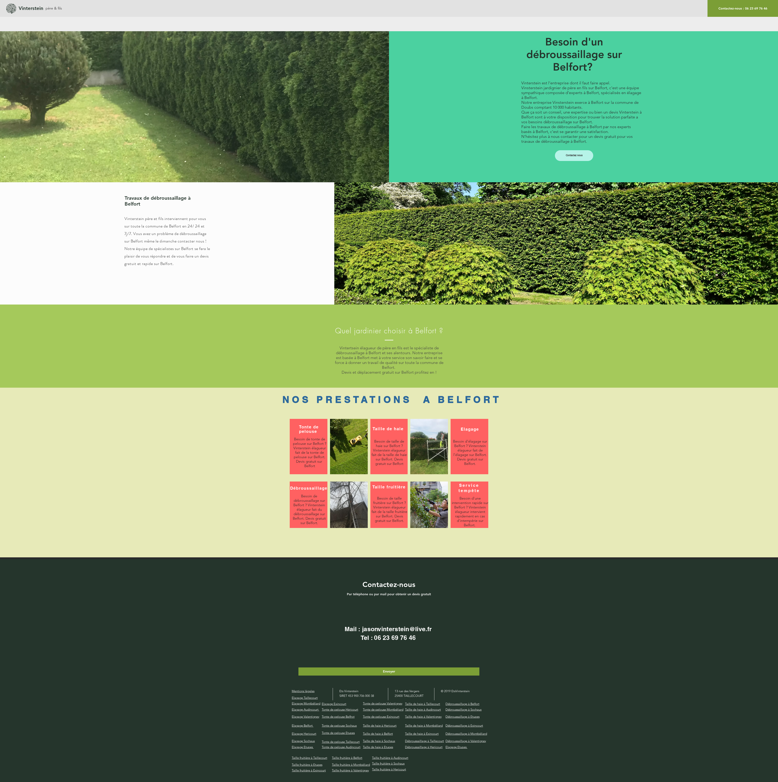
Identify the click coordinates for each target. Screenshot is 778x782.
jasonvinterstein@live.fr (397, 629)
